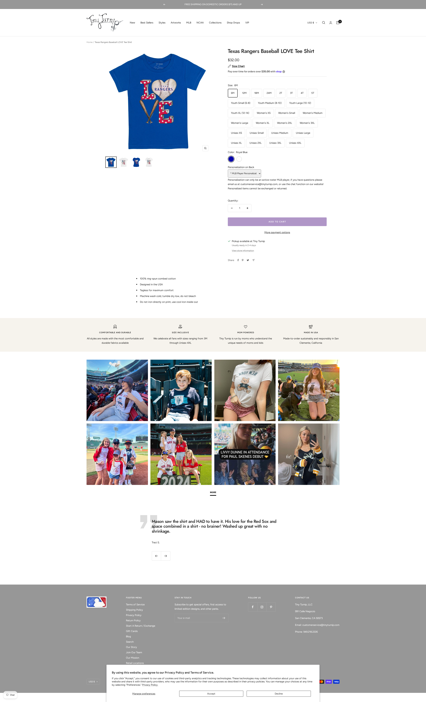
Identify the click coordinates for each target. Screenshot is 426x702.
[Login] (330, 22)
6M (232, 92)
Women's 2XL (284, 122)
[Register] (223, 618)
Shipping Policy (134, 609)
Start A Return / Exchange (140, 625)
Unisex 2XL (255, 142)
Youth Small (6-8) (240, 102)
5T (312, 92)
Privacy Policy (133, 615)
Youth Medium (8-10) (270, 102)
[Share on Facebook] (238, 260)
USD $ (310, 22)
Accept (211, 693)
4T (302, 92)
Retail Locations (135, 663)
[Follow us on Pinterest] (271, 607)
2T (280, 92)
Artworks (176, 22)
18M (256, 92)
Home (90, 42)
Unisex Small (257, 132)
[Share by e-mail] (253, 260)
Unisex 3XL (275, 142)
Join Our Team (134, 652)
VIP (247, 22)
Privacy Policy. (150, 684)
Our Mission (132, 657)
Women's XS (264, 112)
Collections (215, 22)
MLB (188, 22)
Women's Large (239, 122)
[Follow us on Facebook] (252, 607)
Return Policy (133, 620)
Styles (162, 22)
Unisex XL (236, 142)
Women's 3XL (307, 122)
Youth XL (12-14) (240, 112)
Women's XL (262, 122)
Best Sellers (146, 22)
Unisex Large (303, 132)
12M (244, 92)
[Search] (323, 22)
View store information (243, 250)
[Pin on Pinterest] (242, 260)
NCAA (200, 22)
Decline (279, 693)
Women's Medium (312, 112)
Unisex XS (236, 132)
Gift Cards (132, 631)
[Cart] (337, 22)
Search (130, 641)
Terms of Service (135, 604)
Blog (128, 636)
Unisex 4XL (295, 142)
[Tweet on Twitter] (247, 260)
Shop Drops (233, 22)
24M (269, 92)
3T (291, 92)
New (132, 22)
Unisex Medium (279, 132)
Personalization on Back (241, 167)
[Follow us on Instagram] (261, 607)
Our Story (131, 647)
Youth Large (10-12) (300, 102)
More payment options (277, 232)
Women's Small (286, 112)
